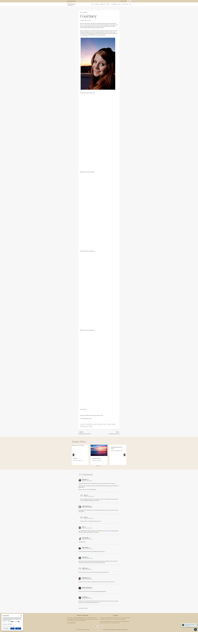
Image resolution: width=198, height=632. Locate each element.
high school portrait (84, 426)
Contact (129, 1)
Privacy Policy (106, 629)
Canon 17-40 (83, 424)
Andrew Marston (86, 506)
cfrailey (82, 20)
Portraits (85, 12)
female (113, 424)
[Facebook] (96, 626)
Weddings (97, 4)
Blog (125, 1)
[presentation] (80, 450)
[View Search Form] (130, 4)
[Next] (124, 455)
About (122, 1)
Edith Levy (84, 568)
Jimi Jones (84, 479)
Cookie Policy (125, 629)
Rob (83, 527)
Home (92, 4)
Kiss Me (75, 458)
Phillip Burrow (85, 577)
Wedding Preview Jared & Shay (85, 433)
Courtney (109, 424)
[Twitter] (98, 626)
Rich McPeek (85, 538)
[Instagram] (100, 626)
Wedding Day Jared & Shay (114, 433)
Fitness (119, 4)
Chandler (100, 424)
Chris (85, 495)
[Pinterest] (102, 626)
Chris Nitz (84, 557)
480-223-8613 (73, 1)
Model (90, 426)
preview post (92, 33)
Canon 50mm (94, 424)
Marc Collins (85, 547)
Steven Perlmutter (86, 587)
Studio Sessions (125, 4)
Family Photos (114, 4)
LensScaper (85, 597)
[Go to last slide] (73, 455)
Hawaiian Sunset (96, 458)
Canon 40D (89, 424)
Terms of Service (113, 629)
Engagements (102, 4)
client (105, 424)
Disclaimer (119, 629)
